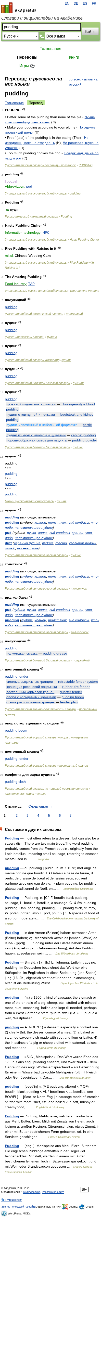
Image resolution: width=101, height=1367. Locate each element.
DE (76, 3)
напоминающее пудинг (34, 527)
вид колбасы (79, 522)
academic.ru (19, 7)
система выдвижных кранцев (29, 682)
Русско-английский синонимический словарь (36, 555)
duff (8, 543)
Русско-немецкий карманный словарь (31, 216)
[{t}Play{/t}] (23, 109)
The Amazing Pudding (84, 291)
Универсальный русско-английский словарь (36, 193)
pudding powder (84, 440)
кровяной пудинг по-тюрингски (31, 404)
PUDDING (85, 165)
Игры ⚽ (27, 66)
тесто (61, 543)
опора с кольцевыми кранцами (31, 697)
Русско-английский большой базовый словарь (37, 383)
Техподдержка (31, 1191)
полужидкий (74, 314)
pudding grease (55, 653)
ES (85, 3)
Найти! (90, 31)
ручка (31, 533)
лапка (43, 533)
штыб (10, 548)
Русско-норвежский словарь (24, 337)
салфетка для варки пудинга (25, 794)
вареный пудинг (27, 543)
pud (29, 186)
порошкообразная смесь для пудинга (36, 440)
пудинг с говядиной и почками (30, 414)
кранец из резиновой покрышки (31, 687)
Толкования (50, 49)
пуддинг (78, 383)
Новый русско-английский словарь (29, 501)
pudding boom (73, 697)
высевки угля (27, 548)
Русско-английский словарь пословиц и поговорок (40, 165)
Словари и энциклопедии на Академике (42, 18)
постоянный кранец (73, 765)
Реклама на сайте (53, 1191)
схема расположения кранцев (30, 702)
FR (94, 3)
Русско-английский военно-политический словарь (40, 709)
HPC (46, 232)
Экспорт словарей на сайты (18, 1206)
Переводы (27, 57)
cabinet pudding (83, 435)
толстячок (57, 522)
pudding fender (16, 676)
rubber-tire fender (76, 687)
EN (67, 3)
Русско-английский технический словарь (34, 314)
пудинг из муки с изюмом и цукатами (36, 435)
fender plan (69, 702)
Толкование (14, 103)
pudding (75, 193)
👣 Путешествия (11, 1199)
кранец (40, 522)
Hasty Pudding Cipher (84, 239)
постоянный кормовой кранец (30, 692)
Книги (74, 57)
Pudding (66, 216)
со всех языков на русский (83, 81)
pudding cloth (15, 782)
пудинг (52, 337)
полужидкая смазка (22, 653)
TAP (31, 284)
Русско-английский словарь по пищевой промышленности (46, 788)
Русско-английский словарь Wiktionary (32, 360)
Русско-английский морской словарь (30, 737)
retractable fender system (78, 682)
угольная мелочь (82, 543)
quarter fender (71, 692)
